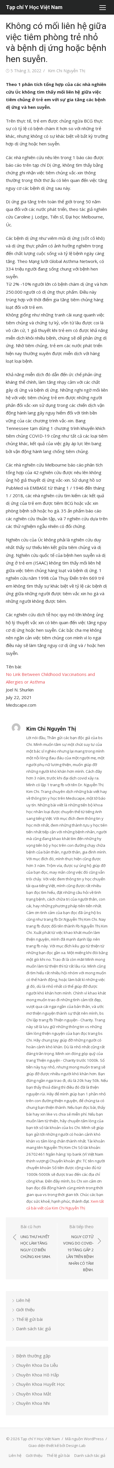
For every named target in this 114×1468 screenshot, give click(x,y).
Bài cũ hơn (35, 1241)
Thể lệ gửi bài (29, 1319)
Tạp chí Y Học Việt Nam (34, 7)
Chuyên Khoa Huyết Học (40, 1384)
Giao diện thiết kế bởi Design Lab (57, 1445)
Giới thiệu (25, 1309)
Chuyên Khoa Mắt (33, 1394)
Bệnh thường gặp (33, 1356)
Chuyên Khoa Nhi (33, 1403)
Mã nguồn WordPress (84, 1438)
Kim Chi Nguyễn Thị (66, 70)
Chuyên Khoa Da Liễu (37, 1365)
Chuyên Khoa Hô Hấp (37, 1375)
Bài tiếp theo (78, 1248)
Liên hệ (23, 1300)
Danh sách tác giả (33, 1328)
